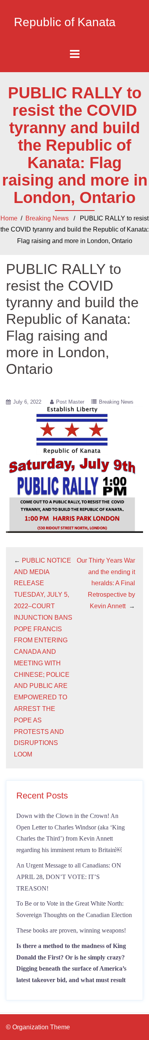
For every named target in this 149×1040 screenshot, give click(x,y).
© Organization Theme (38, 1027)
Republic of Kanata (65, 22)
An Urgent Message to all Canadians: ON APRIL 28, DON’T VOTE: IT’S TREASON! (68, 877)
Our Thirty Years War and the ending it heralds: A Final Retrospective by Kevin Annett (106, 583)
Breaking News (47, 218)
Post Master (70, 402)
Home (8, 218)
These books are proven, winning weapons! (71, 930)
